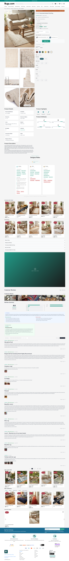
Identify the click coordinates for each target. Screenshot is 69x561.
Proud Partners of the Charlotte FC (23, 550)
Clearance (63, 6)
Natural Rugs (23, 6)
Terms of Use (6, 554)
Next (40, 468)
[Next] (64, 210)
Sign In (57, 3)
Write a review (45, 15)
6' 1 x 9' (46, 58)
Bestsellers (20, 556)
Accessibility (36, 556)
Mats (42, 6)
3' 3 (37, 71)
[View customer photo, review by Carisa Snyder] (7, 298)
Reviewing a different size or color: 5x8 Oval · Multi (11, 333)
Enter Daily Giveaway (22, 558)
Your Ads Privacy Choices (8, 556)
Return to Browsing (7, 8)
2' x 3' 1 (37, 58)
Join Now (62, 529)
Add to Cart (46, 41)
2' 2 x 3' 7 (38, 67)
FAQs (35, 552)
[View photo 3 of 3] (11, 463)
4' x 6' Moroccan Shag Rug (45, 215)
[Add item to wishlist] (14, 202)
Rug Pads (38, 6)
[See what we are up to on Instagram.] (51, 552)
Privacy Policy (60, 530)
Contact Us (35, 550)
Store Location (21, 553)
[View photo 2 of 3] (8, 463)
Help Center (36, 553)
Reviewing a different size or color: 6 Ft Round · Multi (11, 394)
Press (35, 557)
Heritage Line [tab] (15, 490)
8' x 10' (46, 80)
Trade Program (21, 557)
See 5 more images (27, 105)
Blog (20, 552)
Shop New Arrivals (34, 0)
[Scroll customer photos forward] (64, 298)
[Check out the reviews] (53, 556)
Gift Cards (20, 551)
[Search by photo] (16, 3)
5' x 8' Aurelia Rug (44, 484)
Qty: (37, 41)
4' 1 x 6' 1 (42, 58)
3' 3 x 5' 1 (38, 80)
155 (37, 468)
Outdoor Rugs (28, 6)
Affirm (20, 555)
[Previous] (5, 210)
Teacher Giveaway (21, 559)
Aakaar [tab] (20, 490)
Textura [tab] (6, 490)
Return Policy (36, 555)
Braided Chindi (16, 8)
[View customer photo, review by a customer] (19, 298)
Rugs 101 (35, 554)
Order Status (63, 0)
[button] (33, 11)
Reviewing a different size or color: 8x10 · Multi (10, 411)
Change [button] (41, 47)
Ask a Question (38, 44)
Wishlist (61, 3)
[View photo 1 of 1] (5, 371)
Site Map (20, 554)
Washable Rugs (17, 6)
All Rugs (5, 6)
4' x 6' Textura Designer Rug (9, 505)
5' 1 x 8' (42, 80)
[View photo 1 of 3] (5, 463)
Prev (30, 468)
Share (43, 44)
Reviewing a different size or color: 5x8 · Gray (10, 359)
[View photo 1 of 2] (5, 383)
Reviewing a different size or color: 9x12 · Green (10, 426)
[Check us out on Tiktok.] (53, 552)
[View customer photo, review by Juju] (13, 298)
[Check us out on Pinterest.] (54, 552)
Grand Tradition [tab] (24, 490)
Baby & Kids (33, 6)
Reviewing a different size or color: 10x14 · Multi (10, 381)
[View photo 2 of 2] (8, 383)
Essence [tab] (10, 490)
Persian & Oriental (11, 6)
